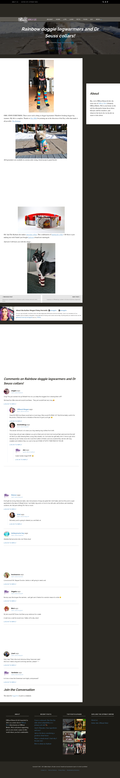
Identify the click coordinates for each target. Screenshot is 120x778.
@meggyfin (53, 310)
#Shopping (60, 48)
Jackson (31, 237)
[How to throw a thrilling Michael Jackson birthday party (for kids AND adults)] (68, 749)
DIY (91, 19)
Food (85, 19)
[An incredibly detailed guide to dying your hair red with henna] (80, 725)
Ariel (19, 514)
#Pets (52, 48)
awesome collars (31, 234)
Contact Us (43, 770)
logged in (15, 696)
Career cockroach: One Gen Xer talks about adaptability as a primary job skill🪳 (45, 722)
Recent (50, 19)
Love (72, 19)
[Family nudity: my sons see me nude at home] (68, 737)
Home (58, 19)
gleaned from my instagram (24, 317)
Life (65, 19)
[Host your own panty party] (80, 749)
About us (15, 2)
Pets (78, 19)
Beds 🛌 (99, 19)
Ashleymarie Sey (17, 533)
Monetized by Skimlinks (73, 770)
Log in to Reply (10, 404)
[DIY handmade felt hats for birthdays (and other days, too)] (80, 737)
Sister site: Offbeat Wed (29, 2)
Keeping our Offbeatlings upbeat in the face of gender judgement (63, 299)
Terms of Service (52, 770)
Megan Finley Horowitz (64, 42)
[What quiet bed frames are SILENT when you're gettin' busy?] (68, 725)
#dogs (69, 48)
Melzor (14, 495)
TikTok (39, 317)
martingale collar (57, 234)
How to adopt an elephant (42, 744)
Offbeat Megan (23, 409)
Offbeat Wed (102, 103)
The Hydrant (16, 121)
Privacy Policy (61, 770)
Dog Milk (34, 118)
